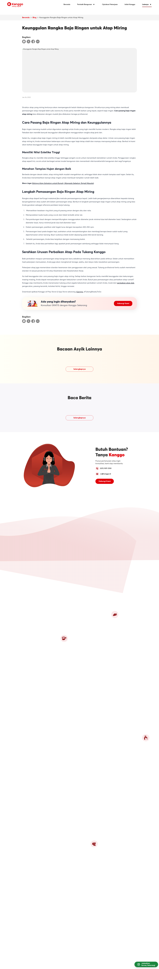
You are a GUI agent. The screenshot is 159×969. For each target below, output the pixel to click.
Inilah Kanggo (130, 4)
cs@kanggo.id (105, 474)
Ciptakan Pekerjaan (110, 4)
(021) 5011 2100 (105, 468)
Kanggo (79, 292)
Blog (34, 17)
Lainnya (145, 4)
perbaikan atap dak (125, 283)
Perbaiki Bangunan (84, 4)
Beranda (67, 4)
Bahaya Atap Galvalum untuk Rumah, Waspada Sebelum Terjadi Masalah (63, 183)
